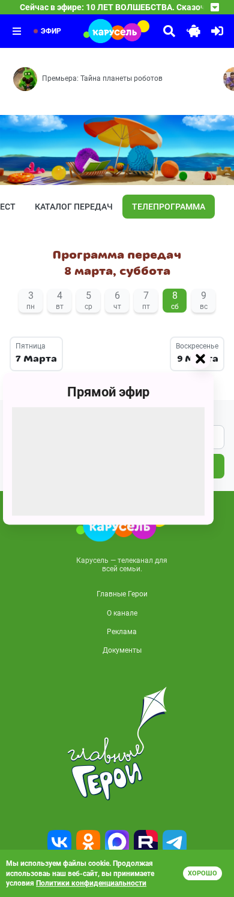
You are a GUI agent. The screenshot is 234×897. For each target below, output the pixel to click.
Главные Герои (122, 594)
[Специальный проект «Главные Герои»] (117, 744)
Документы (122, 650)
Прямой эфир (108, 391)
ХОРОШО (202, 873)
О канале (122, 613)
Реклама (122, 632)
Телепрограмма (168, 206)
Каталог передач (74, 206)
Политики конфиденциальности (91, 883)
